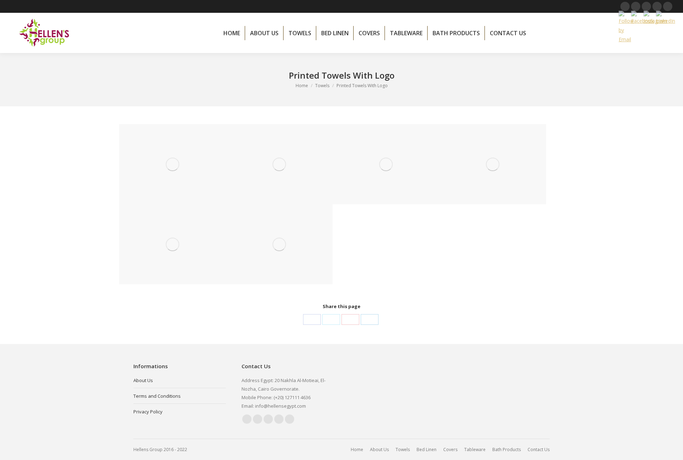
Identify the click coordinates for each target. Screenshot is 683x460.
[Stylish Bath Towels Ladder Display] (279, 244)
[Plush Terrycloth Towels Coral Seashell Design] (386, 164)
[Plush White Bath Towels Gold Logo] (172, 244)
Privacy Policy (148, 411)
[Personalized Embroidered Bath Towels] (279, 164)
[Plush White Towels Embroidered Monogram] (172, 164)
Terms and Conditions (157, 396)
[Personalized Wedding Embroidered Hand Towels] (492, 164)
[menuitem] (231, 33)
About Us (143, 380)
